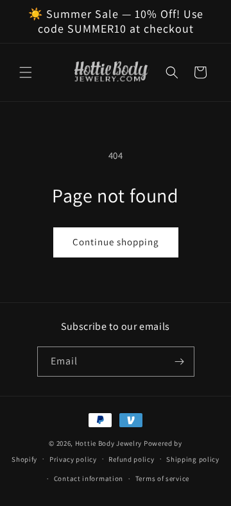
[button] (26, 72)
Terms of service (162, 478)
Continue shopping (116, 242)
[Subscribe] (180, 362)
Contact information (88, 478)
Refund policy (131, 459)
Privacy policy (73, 459)
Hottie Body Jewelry (108, 443)
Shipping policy (192, 459)
